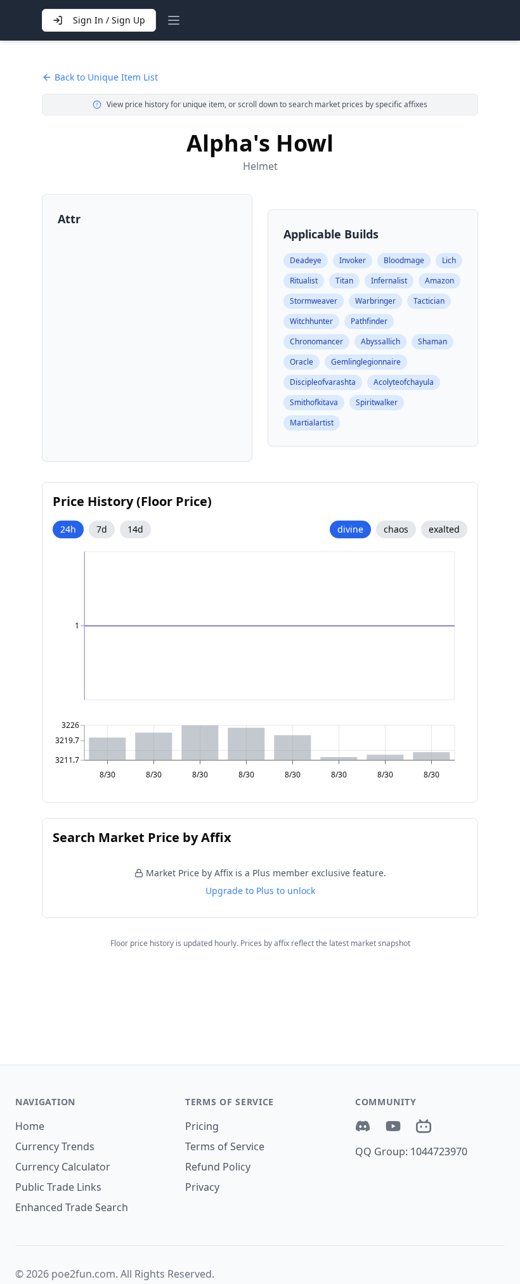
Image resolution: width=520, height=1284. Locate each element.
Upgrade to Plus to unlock (260, 891)
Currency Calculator (62, 1167)
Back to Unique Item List (106, 77)
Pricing (202, 1126)
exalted (444, 529)
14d (135, 529)
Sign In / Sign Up (109, 20)
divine (350, 529)
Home (29, 1126)
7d (101, 529)
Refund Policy (217, 1167)
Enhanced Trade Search (71, 1207)
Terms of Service (224, 1146)
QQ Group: (411, 1151)
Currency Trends (54, 1146)
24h (68, 529)
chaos (396, 529)
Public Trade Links (58, 1187)
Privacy (202, 1187)
